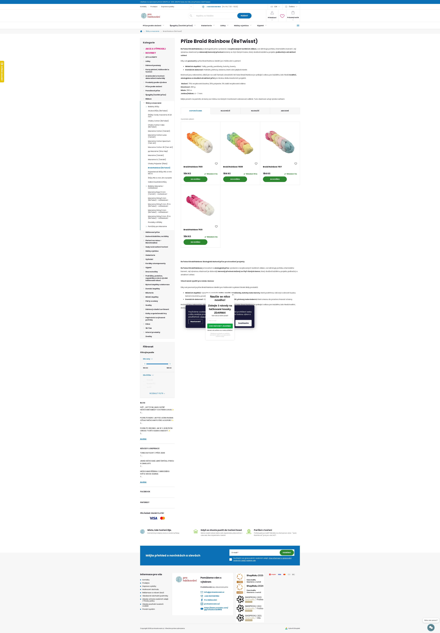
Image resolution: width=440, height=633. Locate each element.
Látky (148, 61)
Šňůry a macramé (153, 103)
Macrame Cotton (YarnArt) (159, 131)
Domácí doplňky (153, 289)
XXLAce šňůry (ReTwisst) (158, 111)
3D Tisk (149, 328)
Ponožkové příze (153, 90)
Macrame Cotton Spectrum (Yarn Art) (159, 142)
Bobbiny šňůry (153, 106)
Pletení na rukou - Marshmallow (153, 241)
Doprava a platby (167, 7)
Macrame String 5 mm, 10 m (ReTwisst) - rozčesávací (159, 205)
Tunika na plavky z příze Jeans (152, 453)
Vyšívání (149, 259)
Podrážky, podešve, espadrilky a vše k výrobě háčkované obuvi (157, 278)
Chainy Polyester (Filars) (157, 163)
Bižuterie (150, 293)
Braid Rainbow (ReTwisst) (159, 168)
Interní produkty (153, 332)
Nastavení (195, 321)
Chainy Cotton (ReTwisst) (158, 121)
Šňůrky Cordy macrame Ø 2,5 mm (160, 116)
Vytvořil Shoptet (294, 628)
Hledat (244, 15)
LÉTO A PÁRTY (151, 57)
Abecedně (285, 111)
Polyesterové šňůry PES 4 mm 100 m (160, 173)
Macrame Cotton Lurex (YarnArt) (157, 136)
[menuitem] (153, 25)
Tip (149, 387)
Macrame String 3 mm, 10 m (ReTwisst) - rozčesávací (159, 217)
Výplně (148, 267)
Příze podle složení (154, 86)
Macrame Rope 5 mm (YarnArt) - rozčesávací (157, 193)
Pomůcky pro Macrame (157, 226)
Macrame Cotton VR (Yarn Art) (160, 147)
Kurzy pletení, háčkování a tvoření (157, 70)
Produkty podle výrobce (156, 82)
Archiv (143, 439)
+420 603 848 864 (211, 596)
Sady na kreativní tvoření (157, 247)
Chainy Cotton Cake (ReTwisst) (156, 126)
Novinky (151, 52)
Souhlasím (243, 323)
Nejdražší (255, 111)
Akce (149, 380)
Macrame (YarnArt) (156, 155)
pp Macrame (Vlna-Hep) (158, 151)
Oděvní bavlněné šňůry (157, 182)
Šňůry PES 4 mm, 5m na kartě (160, 178)
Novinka (150, 383)
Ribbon (149, 99)
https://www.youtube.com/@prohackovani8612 (216, 609)
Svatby (149, 305)
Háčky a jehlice (152, 251)
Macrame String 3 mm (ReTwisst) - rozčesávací (158, 211)
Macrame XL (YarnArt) (157, 159)
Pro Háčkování (210, 600)
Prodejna (153, 7)
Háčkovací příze (153, 232)
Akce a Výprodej (156, 48)
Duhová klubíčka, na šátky (157, 236)
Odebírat (287, 552)
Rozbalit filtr (156, 393)
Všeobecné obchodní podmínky (155, 596)
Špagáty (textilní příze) (156, 95)
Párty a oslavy (152, 301)
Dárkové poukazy (153, 65)
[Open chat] (431, 627)
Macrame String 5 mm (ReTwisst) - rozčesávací (158, 199)
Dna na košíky (152, 272)
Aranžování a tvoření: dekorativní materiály (155, 77)
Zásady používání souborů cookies (152, 605)
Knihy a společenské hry (156, 313)
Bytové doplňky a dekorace (158, 284)
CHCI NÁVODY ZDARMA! (220, 326)
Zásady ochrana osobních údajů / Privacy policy (155, 600)
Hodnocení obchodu (150, 589)
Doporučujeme (195, 111)
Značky (149, 336)
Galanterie (150, 255)
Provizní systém (148, 609)
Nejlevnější (225, 111)
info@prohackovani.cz (214, 592)
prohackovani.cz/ (212, 604)
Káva (148, 324)
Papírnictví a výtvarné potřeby (155, 318)
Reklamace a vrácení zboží (153, 592)
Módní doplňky (152, 297)
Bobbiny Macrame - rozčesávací (156, 187)
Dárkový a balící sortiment (157, 309)
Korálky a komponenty (156, 263)
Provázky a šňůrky (155, 222)
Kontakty (143, 7)
